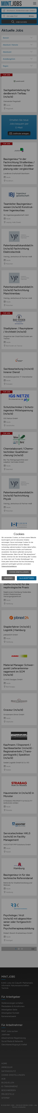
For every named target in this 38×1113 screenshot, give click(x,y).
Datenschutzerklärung (9, 566)
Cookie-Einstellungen (19, 572)
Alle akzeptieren (26, 578)
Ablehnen (8, 578)
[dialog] (19, 556)
